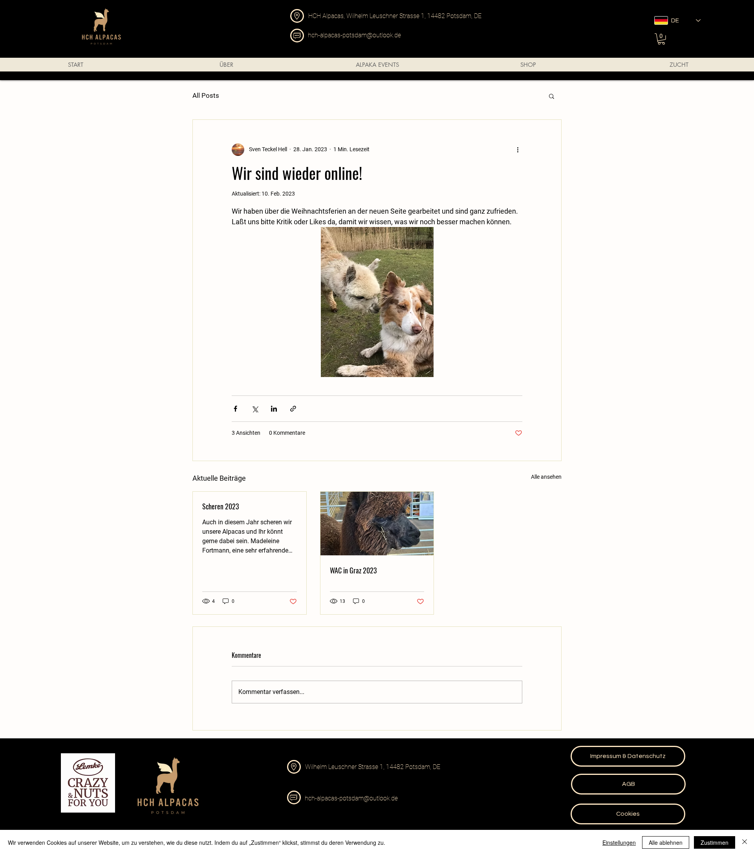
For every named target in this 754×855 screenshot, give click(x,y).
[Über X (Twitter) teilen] (254, 408)
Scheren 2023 (220, 506)
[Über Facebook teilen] (235, 408)
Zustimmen (714, 842)
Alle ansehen (546, 477)
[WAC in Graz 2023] (377, 523)
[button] (661, 39)
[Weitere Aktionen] (517, 149)
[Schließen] (744, 842)
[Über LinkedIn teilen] (274, 408)
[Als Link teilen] (293, 408)
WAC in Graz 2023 (353, 570)
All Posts (205, 95)
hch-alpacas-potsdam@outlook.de (354, 35)
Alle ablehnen (666, 842)
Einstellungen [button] (619, 842)
